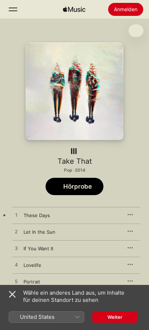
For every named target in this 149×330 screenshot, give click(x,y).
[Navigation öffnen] (13, 9)
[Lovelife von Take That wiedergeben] (16, 265)
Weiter (114, 317)
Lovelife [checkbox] (32, 265)
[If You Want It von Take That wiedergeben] (16, 248)
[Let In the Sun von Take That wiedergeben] (16, 232)
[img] (74, 9)
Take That (75, 161)
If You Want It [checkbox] (39, 248)
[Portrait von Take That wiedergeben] (16, 281)
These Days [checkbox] (37, 215)
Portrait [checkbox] (32, 282)
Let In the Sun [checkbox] (39, 232)
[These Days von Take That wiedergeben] (16, 215)
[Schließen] (12, 294)
